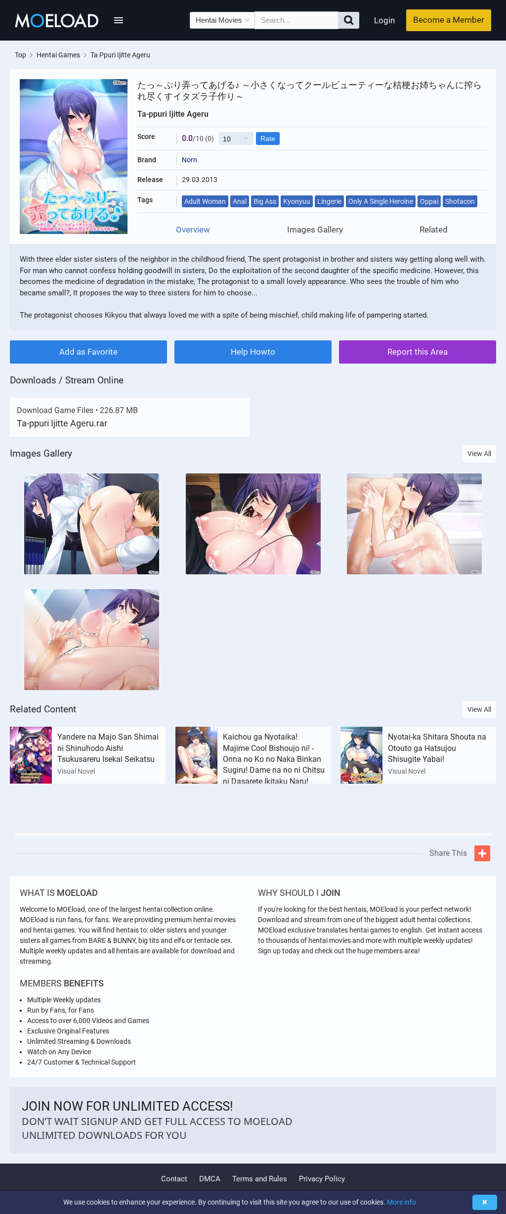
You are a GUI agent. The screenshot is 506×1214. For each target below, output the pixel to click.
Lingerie (329, 201)
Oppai (429, 201)
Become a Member (448, 20)
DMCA (209, 1178)
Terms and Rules (259, 1178)
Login (384, 20)
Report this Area (417, 352)
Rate (267, 138)
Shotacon (460, 201)
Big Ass (264, 201)
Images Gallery (315, 230)
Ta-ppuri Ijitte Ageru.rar (62, 423)
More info (401, 1202)
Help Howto (253, 352)
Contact (174, 1178)
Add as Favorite (88, 352)
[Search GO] (348, 20)
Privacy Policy (322, 1178)
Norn (189, 160)
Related (434, 230)
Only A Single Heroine (380, 201)
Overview (193, 230)
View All (479, 454)
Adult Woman (205, 201)
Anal (240, 201)
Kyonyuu (296, 201)
